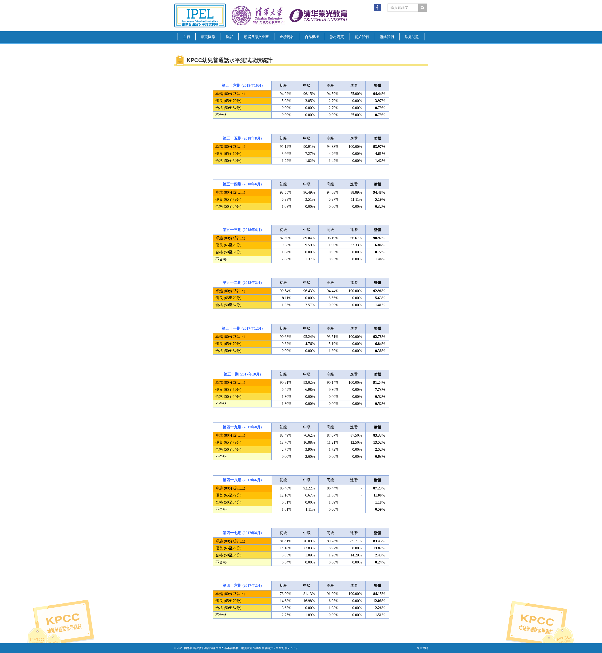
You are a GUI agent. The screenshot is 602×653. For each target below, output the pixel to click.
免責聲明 (422, 648)
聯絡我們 (387, 37)
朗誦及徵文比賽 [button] (256, 37)
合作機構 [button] (312, 37)
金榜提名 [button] (287, 37)
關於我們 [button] (362, 37)
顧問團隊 (208, 37)
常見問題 (412, 37)
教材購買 (337, 37)
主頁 (186, 37)
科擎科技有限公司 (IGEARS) (279, 648)
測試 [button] (229, 37)
